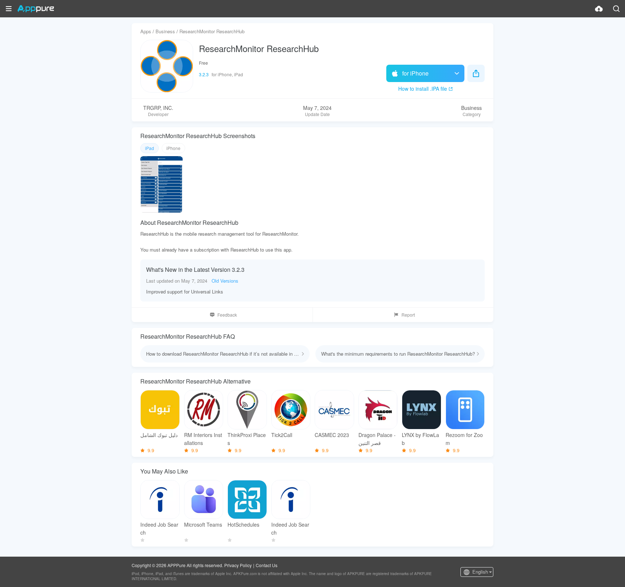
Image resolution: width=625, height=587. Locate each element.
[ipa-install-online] (599, 8)
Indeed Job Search (159, 528)
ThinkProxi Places (247, 438)
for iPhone (415, 73)
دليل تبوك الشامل (159, 434)
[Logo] (35, 8)
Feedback (227, 315)
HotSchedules (243, 524)
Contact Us (266, 565)
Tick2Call (281, 434)
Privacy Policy (238, 565)
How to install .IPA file (422, 88)
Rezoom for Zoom (464, 438)
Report (408, 315)
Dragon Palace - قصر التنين (377, 438)
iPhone (173, 148)
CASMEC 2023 (332, 434)
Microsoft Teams (203, 524)
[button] (8, 8)
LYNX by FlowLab (420, 438)
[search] (616, 8)
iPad (149, 148)
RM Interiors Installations (203, 438)
